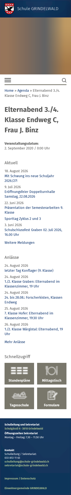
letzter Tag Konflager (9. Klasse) (29, 270)
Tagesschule (19, 405)
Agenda (23, 90)
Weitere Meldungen (20, 243)
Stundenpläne (19, 380)
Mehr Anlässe (15, 342)
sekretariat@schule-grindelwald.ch (26, 465)
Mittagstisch (51, 380)
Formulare (51, 405)
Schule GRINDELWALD (38, 8)
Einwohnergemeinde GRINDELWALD (26, 488)
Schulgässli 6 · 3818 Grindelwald (24, 428)
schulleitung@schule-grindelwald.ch (27, 461)
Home (9, 90)
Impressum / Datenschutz (20, 478)
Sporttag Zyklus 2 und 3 (23, 219)
